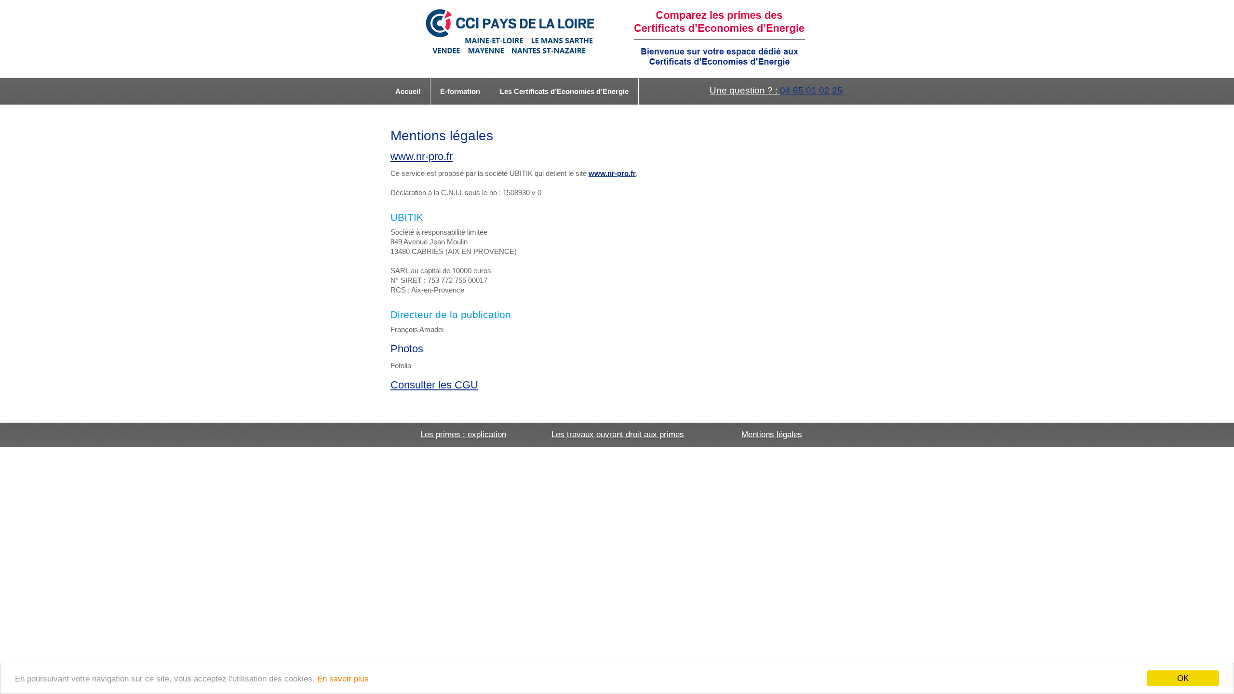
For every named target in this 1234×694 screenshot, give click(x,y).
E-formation (460, 91)
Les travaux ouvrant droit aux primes (617, 434)
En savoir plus (343, 678)
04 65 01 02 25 (811, 90)
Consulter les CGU (434, 385)
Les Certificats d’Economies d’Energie (564, 91)
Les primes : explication (463, 434)
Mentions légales (771, 434)
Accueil (407, 91)
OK (1183, 678)
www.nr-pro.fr (421, 156)
